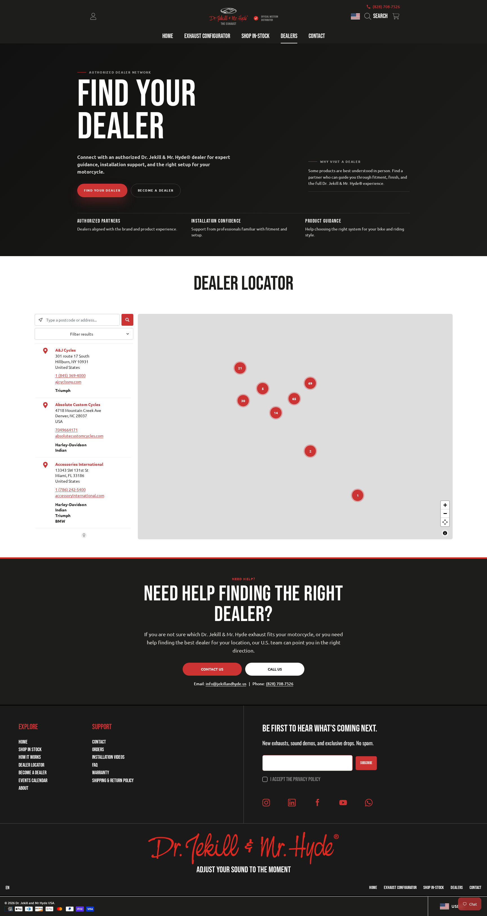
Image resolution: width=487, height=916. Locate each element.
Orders (98, 750)
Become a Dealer (156, 190)
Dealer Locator (31, 765)
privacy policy (306, 779)
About (23, 788)
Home (23, 742)
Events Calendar (33, 781)
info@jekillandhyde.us (226, 683)
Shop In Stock (30, 750)
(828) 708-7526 (386, 6)
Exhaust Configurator (400, 887)
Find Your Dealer (102, 190)
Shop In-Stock (433, 887)
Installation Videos (108, 757)
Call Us (275, 669)
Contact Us (212, 669)
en (7, 888)
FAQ (95, 765)
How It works (30, 757)
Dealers (457, 887)
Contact (99, 742)
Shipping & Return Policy (113, 781)
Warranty (100, 773)
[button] (377, 16)
